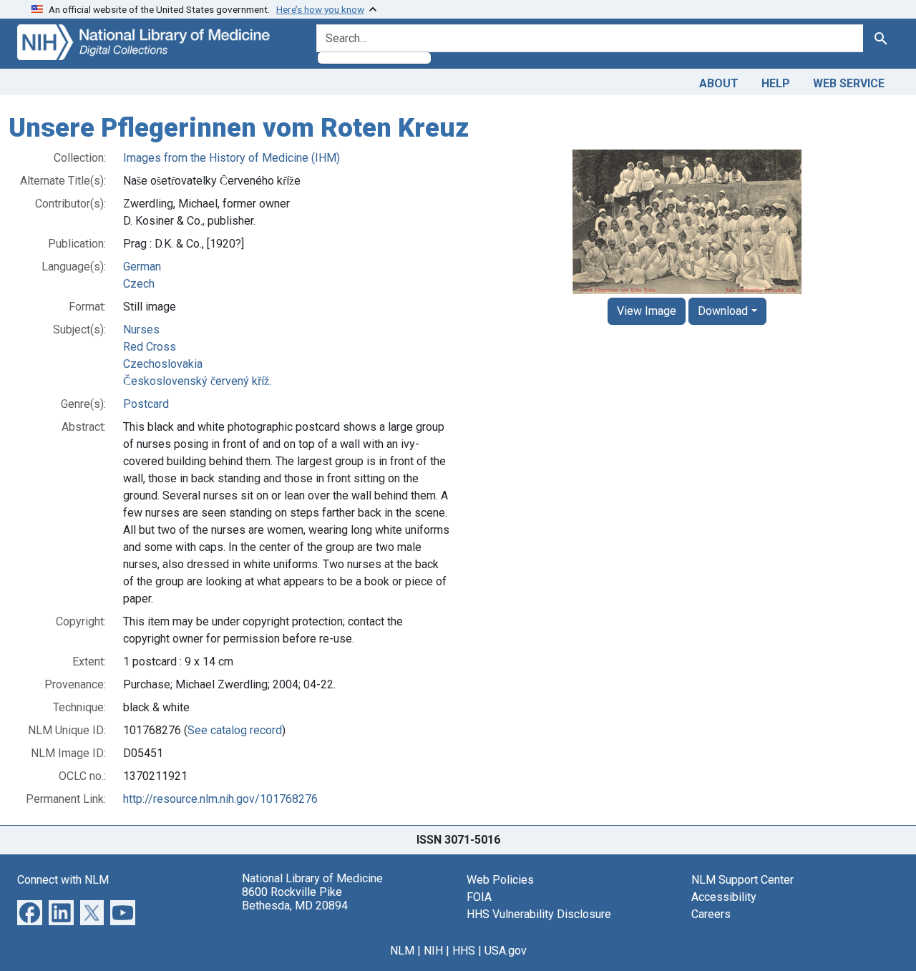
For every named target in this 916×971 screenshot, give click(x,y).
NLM (402, 950)
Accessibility (723, 897)
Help (775, 83)
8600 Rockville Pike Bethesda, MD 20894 (295, 898)
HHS (463, 950)
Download (723, 311)
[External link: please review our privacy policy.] (29, 911)
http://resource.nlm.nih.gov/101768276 (220, 799)
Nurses (141, 329)
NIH (433, 950)
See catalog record (234, 730)
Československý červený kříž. (197, 381)
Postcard (146, 404)
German (142, 266)
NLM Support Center (742, 880)
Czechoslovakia (163, 364)
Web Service (849, 83)
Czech (139, 284)
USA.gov (505, 950)
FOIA (479, 897)
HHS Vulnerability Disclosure (539, 914)
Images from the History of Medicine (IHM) (231, 158)
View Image (646, 311)
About (719, 83)
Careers (711, 914)
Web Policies (500, 880)
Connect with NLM (63, 880)
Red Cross (149, 346)
